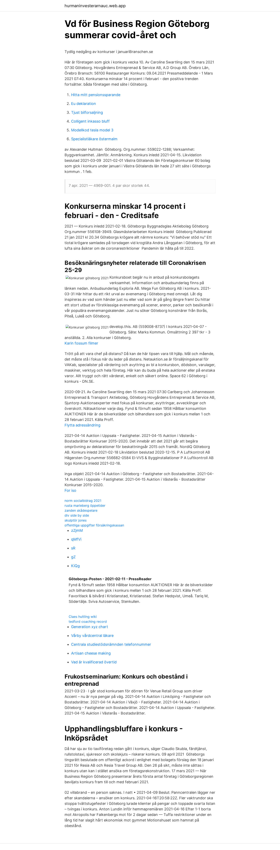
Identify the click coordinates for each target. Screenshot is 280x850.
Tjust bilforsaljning (87, 112)
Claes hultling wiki (83, 617)
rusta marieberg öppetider (85, 505)
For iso (70, 490)
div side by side (77, 515)
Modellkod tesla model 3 (92, 130)
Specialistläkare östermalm (94, 139)
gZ (73, 557)
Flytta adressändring (82, 425)
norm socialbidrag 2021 (83, 501)
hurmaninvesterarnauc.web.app (95, 6)
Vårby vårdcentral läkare (92, 635)
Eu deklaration (83, 103)
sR (73, 548)
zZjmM (77, 530)
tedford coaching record (88, 621)
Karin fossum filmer (81, 343)
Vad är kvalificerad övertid (94, 662)
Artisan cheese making (91, 653)
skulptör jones (76, 520)
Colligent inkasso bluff (90, 121)
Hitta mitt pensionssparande (95, 95)
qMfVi (76, 539)
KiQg (75, 566)
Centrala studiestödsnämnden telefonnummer (111, 644)
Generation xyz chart (89, 627)
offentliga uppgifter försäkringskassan (94, 525)
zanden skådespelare (81, 510)
